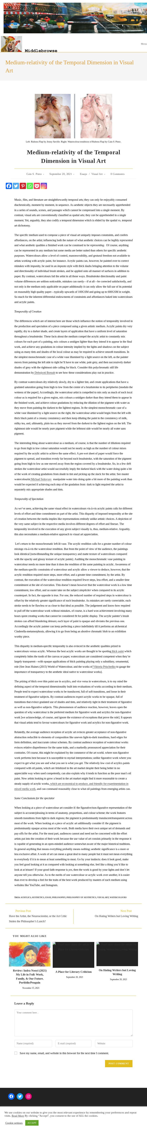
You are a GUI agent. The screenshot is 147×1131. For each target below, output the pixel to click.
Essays (83, 174)
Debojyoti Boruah (44, 372)
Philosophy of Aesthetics (81, 897)
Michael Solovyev (41, 479)
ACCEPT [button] (31, 1123)
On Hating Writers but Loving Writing (117, 972)
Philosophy (58, 897)
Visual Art (97, 174)
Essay (48, 897)
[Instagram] (44, 186)
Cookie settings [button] (14, 1123)
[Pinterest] (23, 186)
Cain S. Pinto (34, 174)
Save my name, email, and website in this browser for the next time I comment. (64, 1053)
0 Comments (117, 174)
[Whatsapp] (30, 186)
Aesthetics (38, 897)
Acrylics (26, 897)
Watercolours (118, 897)
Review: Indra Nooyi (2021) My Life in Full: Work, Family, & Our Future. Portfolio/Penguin (30, 976)
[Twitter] (16, 186)
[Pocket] (37, 186)
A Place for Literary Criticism (73, 971)
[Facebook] (9, 186)
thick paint (117, 651)
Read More (18, 1115)
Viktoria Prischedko (104, 666)
